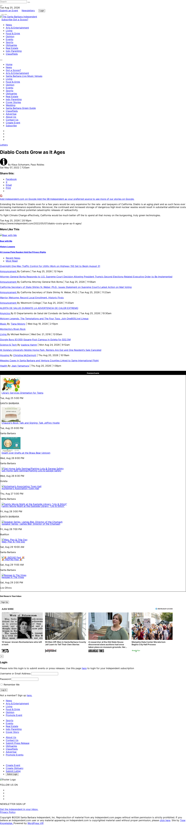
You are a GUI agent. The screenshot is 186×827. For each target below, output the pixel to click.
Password (5, 679)
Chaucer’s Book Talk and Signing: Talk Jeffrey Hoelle (31, 422)
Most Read (12, 260)
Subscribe (7, 19)
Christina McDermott (24, 355)
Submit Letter (13, 771)
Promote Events (14, 754)
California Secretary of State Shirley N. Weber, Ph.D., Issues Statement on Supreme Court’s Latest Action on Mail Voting (66, 287)
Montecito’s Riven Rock (13, 329)
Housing (5, 355)
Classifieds (12, 53)
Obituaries (11, 45)
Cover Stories (13, 102)
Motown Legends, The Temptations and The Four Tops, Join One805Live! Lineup (44, 318)
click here (165, 820)
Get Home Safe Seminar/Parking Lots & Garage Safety (31, 470)
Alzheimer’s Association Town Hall (20, 488)
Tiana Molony (18, 323)
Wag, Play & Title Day (13, 541)
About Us (11, 116)
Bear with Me (6, 241)
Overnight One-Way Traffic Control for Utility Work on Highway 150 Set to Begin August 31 (50, 266)
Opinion (10, 36)
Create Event (13, 122)
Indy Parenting (14, 51)
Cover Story (12, 732)
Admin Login (12, 774)
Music (3, 323)
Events (9, 39)
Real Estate (12, 48)
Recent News (13, 257)
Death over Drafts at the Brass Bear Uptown (26, 452)
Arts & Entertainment (17, 27)
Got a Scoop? (20, 19)
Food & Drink (13, 33)
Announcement (8, 271)
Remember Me (11, 684)
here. (29, 695)
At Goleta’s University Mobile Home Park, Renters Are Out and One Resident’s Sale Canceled (50, 350)
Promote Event (14, 715)
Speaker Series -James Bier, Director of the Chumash (31, 523)
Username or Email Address (15, 673)
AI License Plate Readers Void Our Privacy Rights (23, 252)
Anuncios (5, 313)
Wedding (10, 105)
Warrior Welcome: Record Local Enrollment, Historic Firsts (32, 297)
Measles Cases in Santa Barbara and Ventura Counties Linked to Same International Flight (49, 360)
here (84, 668)
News (9, 24)
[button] (22, 633)
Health (4, 365)
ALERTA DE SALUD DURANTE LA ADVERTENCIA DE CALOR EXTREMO (39, 308)
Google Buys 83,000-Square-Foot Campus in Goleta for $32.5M (35, 339)
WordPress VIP (35, 823)
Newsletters (28, 10)
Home (9, 64)
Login (42, 11)
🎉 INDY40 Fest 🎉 (12, 559)
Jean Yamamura (20, 365)
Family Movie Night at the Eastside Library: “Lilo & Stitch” (33, 506)
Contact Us (12, 119)
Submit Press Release (17, 743)
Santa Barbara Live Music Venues (24, 76)
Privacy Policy (8, 812)
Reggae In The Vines (13, 577)
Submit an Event (9, 10)
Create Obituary (14, 768)
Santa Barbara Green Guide (21, 108)
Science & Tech (8, 344)
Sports (9, 42)
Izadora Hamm (29, 344)
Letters (4, 144)
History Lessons (7, 246)
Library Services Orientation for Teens (22, 392)
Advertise (11, 113)
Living (9, 30)
